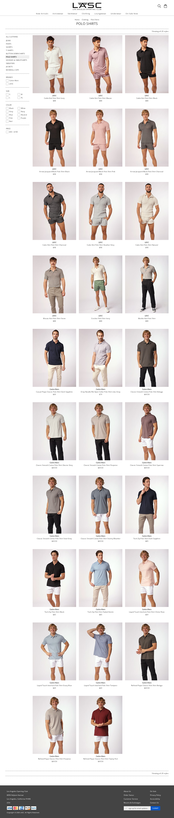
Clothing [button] (86, 13)
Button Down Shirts (15, 53)
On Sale (153, 791)
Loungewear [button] (100, 13)
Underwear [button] (116, 13)
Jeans (8, 40)
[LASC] (87, 4)
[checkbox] (17, 80)
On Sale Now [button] (132, 13)
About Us (127, 791)
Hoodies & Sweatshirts (16, 60)
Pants (8, 44)
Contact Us (154, 803)
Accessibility (155, 799)
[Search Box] (159, 6)
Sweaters (10, 63)
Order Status (129, 795)
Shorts (9, 47)
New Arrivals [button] (42, 13)
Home (77, 19)
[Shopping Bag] (165, 6)
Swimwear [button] (72, 13)
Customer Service (131, 799)
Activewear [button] (58, 13)
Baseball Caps (12, 70)
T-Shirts (9, 50)
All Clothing (12, 37)
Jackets (9, 66)
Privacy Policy (155, 795)
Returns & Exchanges (132, 803)
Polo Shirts (11, 57)
